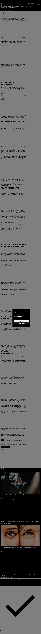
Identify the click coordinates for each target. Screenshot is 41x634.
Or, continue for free (21, 325)
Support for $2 (21, 321)
